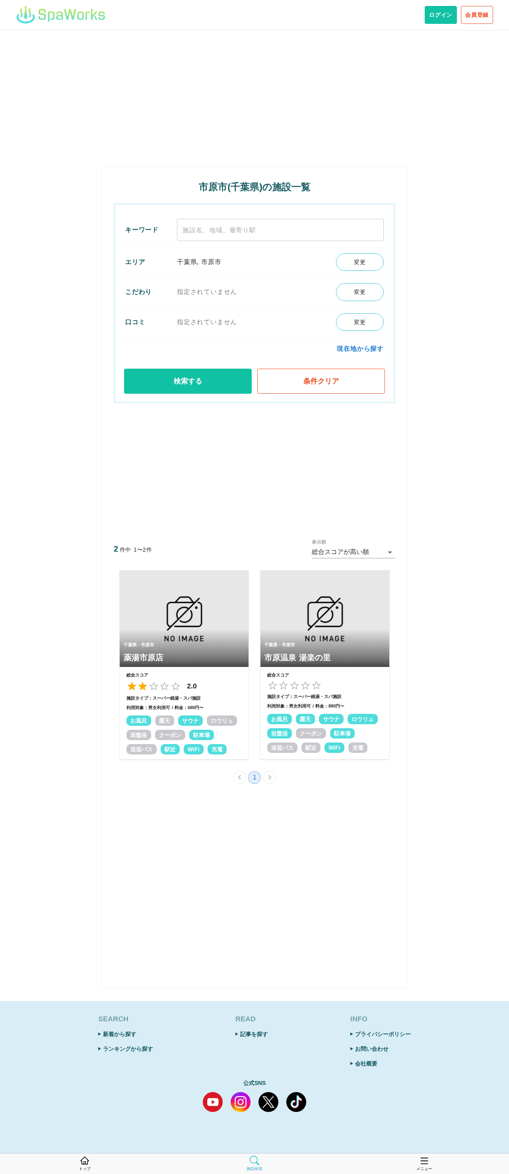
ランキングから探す (128, 1049)
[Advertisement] (254, 98)
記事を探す (254, 1034)
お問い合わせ (372, 1049)
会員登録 (477, 15)
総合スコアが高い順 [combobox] (340, 551)
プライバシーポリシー (383, 1034)
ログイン (441, 15)
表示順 (319, 542)
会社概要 (366, 1063)
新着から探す (119, 1034)
